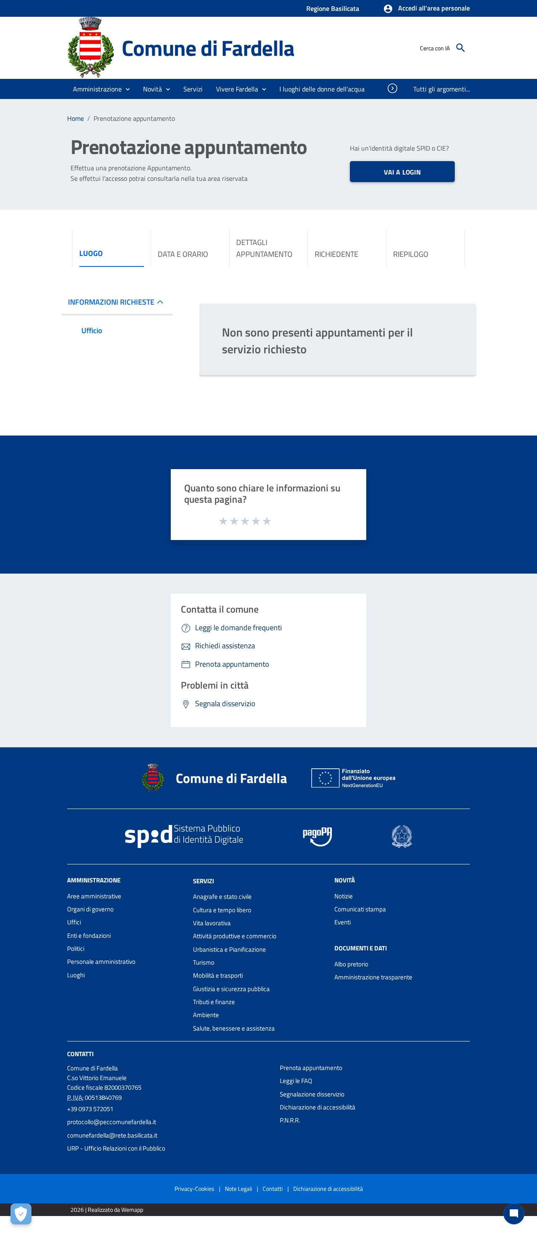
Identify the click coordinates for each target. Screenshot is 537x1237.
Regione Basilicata (332, 8)
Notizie (343, 896)
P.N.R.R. (290, 1120)
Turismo (203, 962)
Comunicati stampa (360, 909)
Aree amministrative (94, 896)
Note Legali (238, 1188)
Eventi (342, 922)
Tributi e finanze (214, 1002)
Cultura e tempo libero (222, 910)
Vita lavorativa (212, 923)
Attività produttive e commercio (234, 936)
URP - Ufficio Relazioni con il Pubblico (116, 1148)
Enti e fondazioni (89, 935)
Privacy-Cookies (194, 1188)
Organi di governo (90, 909)
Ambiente (206, 1015)
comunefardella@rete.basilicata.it (112, 1135)
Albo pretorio (351, 964)
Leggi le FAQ (296, 1081)
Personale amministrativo (101, 961)
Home (75, 118)
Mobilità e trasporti (218, 975)
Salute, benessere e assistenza (234, 1028)
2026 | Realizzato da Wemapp (106, 1209)
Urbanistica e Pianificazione (229, 949)
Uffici (74, 922)
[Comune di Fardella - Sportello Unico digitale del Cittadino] (90, 47)
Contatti (80, 1054)
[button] (426, 9)
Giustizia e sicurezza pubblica (231, 989)
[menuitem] (322, 89)
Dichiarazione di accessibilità (317, 1107)
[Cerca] (460, 48)
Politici (75, 948)
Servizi (203, 880)
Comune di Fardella (208, 47)
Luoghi (76, 975)
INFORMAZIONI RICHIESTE (111, 302)
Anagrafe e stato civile (222, 896)
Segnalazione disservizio (312, 1094)
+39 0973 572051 (90, 1109)
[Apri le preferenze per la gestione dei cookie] (20, 1213)
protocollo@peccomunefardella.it (111, 1122)
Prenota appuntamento (311, 1068)
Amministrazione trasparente (373, 977)
